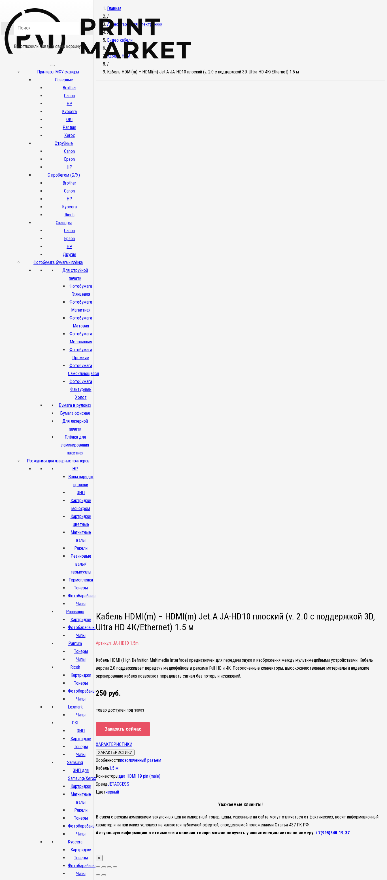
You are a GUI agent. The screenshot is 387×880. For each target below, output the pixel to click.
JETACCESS (118, 784)
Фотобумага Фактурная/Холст (80, 389)
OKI (69, 119)
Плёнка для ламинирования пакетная (75, 445)
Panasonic (75, 611)
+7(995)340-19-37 (333, 832)
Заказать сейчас (123, 729)
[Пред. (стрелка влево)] (98, 875)
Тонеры (81, 588)
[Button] (47, 38)
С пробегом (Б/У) (64, 175)
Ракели (81, 548)
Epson (69, 159)
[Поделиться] (103, 867)
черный (112, 792)
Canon (69, 95)
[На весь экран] (109, 867)
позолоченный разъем (140, 760)
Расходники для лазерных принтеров (58, 461)
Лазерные (64, 79)
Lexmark (75, 707)
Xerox (69, 135)
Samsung (75, 762)
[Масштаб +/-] (115, 867)
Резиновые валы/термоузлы (81, 564)
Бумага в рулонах (75, 405)
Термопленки (81, 580)
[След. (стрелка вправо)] (103, 875)
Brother (69, 87)
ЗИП (81, 492)
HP (69, 103)
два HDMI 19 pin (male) (139, 776)
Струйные (64, 143)
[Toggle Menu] (52, 65)
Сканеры (64, 222)
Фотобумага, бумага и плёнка (58, 262)
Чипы (81, 603)
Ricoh (70, 214)
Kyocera (69, 111)
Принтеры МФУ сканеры (58, 72)
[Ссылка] (98, 67)
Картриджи (81, 619)
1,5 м (113, 768)
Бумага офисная (75, 413)
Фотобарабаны (81, 595)
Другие (69, 254)
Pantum (69, 127)
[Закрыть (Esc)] (98, 867)
